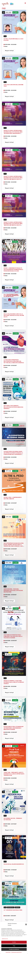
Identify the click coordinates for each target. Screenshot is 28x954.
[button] (26, 924)
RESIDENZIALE (10, 907)
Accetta (14, 942)
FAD (5, 36)
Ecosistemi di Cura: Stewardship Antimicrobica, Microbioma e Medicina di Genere (13, 728)
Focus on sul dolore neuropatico (14, 864)
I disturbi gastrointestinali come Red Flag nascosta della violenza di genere (13, 636)
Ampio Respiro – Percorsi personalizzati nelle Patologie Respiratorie (13, 590)
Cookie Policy (8, 952)
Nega (14, 945)
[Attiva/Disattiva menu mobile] (25, 3)
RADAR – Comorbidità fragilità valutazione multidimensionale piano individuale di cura (13, 269)
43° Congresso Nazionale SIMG (13, 910)
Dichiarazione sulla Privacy (16, 952)
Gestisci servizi (5, 938)
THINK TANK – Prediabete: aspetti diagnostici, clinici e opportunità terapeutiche (14, 774)
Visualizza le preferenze (14, 949)
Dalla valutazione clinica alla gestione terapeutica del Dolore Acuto (14, 315)
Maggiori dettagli (9, 50)
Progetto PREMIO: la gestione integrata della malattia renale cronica (14, 682)
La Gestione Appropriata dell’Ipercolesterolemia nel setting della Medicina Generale (14, 361)
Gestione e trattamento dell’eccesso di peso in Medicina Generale (13, 407)
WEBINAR (17, 907)
